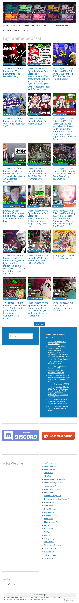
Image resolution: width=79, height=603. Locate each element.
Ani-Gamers (48, 463)
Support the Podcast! (12, 30)
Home (5, 25)
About (46, 25)
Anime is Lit (48, 473)
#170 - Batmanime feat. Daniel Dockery (57, 343)
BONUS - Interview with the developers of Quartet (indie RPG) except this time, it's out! (59, 378)
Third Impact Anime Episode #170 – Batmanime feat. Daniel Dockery (13, 72)
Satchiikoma (49, 542)
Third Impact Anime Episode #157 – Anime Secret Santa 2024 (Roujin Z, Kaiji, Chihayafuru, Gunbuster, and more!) (14, 310)
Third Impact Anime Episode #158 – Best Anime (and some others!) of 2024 (38, 259)
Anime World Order (51, 486)
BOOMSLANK (49, 492)
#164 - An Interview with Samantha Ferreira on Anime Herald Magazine (57, 401)
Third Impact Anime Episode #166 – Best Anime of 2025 (38, 121)
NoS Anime (48, 528)
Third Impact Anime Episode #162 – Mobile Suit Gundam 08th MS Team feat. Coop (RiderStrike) (64, 173)
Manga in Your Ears (51, 522)
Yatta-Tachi (48, 558)
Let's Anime (48, 519)
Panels (26, 25)
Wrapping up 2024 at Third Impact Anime (63, 256)
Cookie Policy (43, 599)
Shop (26, 30)
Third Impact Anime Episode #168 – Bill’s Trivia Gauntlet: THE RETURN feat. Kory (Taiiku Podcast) (63, 73)
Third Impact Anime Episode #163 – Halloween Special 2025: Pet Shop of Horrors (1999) (38, 173)
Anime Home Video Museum (55, 479)
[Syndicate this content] (47, 334)
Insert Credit (49, 512)
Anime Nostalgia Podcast (53, 482)
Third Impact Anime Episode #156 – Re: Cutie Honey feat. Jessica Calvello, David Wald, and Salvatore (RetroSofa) (39, 309)
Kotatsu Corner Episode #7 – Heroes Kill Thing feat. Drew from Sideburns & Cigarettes (13, 216)
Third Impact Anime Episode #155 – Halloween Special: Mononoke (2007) (63, 306)
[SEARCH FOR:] (21, 336)
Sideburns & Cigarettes (53, 545)
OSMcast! (47, 532)
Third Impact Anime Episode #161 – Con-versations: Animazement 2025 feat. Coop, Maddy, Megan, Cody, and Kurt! (38, 218)
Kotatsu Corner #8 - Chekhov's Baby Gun (56, 372)
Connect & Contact (60, 25)
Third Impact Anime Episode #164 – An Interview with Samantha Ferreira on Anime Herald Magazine (14, 175)
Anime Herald (49, 469)
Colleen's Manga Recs (52, 496)
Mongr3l (47, 525)
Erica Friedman (50, 502)
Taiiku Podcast (50, 555)
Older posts (39, 324)
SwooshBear (49, 552)
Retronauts (48, 535)
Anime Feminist (50, 466)
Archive (35, 25)
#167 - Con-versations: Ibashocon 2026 (57, 367)
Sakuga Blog (49, 538)
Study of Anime (50, 548)
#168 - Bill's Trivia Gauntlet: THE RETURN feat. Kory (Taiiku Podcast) (59, 361)
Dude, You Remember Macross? (56, 499)
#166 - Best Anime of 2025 (58, 384)
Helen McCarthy (50, 509)
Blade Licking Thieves (52, 489)
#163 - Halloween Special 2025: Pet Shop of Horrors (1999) (58, 408)
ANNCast (47, 476)
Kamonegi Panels (51, 515)
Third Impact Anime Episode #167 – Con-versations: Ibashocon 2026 (14, 122)
